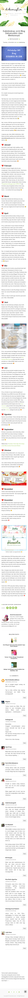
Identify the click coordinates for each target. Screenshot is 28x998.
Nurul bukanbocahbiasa (12, 680)
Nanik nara (8, 779)
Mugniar (7, 701)
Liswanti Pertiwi (5, 407)
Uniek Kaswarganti (10, 803)
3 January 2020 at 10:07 (10, 765)
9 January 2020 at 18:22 (10, 934)
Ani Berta (7, 409)
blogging (10, 604)
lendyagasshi (9, 719)
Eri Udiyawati (9, 824)
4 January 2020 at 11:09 (10, 859)
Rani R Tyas (8, 747)
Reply (24, 697)
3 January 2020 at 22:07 (10, 781)
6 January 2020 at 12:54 (10, 910)
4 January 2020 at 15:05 (10, 881)
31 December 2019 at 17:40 (11, 681)
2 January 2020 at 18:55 (10, 721)
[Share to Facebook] (7, 608)
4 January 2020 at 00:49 (11, 804)
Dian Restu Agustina (11, 879)
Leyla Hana (8, 932)
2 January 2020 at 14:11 (10, 703)
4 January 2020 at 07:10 (10, 826)
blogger (5, 604)
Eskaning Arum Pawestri (12, 908)
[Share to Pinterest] (13, 608)
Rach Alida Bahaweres (11, 763)
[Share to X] (10, 608)
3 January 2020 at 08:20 (10, 749)
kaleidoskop (22, 42)
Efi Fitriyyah (8, 857)
